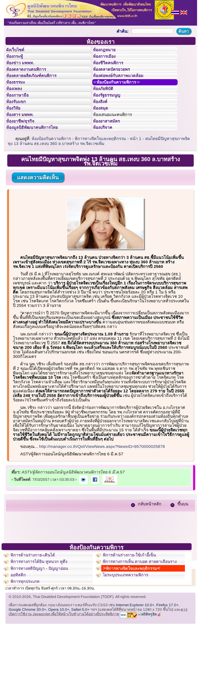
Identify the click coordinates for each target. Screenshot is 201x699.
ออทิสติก (20, 618)
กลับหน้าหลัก (149, 534)
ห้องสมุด (103, 130)
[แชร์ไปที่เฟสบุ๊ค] (95, 510)
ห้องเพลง (16, 104)
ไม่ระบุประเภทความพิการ (130, 618)
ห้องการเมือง (107, 60)
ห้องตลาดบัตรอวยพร (116, 77)
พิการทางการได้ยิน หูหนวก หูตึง (44, 600)
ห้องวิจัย (16, 130)
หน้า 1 (135, 169)
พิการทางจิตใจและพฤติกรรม (100, 169)
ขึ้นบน (182, 534)
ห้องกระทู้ (17, 60)
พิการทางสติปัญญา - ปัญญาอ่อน (45, 609)
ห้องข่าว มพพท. (23, 68)
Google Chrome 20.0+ (27, 656)
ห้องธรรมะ (18, 95)
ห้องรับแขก (19, 121)
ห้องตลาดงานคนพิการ (30, 77)
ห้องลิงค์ (102, 121)
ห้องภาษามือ (20, 113)
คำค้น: (123, 31)
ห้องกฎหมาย (107, 51)
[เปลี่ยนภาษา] (175, 12)
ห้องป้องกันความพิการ (122, 95)
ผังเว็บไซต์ (18, 51)
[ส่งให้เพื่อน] (109, 510)
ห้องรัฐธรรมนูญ (110, 113)
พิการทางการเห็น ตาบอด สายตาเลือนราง (143, 598)
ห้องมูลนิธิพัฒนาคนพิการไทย (38, 157)
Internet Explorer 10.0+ (135, 652)
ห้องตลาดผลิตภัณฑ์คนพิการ (37, 86)
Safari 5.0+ (80, 656)
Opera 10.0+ (58, 656)
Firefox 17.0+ (167, 652)
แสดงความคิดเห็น (38, 208)
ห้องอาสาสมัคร (110, 148)
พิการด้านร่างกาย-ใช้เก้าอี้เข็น (134, 587)
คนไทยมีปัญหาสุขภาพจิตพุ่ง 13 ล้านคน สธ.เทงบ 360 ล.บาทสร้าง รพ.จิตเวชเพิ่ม (99, 171)
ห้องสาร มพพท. (23, 139)
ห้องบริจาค (105, 157)
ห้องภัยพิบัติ (106, 104)
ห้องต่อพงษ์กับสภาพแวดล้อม (123, 86)
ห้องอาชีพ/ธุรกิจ (24, 148)
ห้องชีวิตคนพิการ (112, 68)
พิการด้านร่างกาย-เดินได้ (37, 587)
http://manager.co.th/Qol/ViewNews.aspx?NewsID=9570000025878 (102, 477)
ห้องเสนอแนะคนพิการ (117, 139)
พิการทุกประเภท (28, 627)
